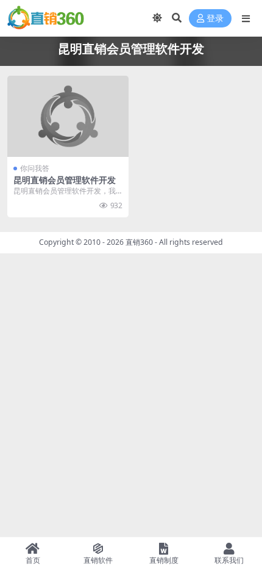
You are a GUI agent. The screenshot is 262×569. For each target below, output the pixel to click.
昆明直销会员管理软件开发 (64, 180)
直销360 (139, 242)
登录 (215, 18)
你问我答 (34, 168)
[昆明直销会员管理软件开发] (68, 116)
